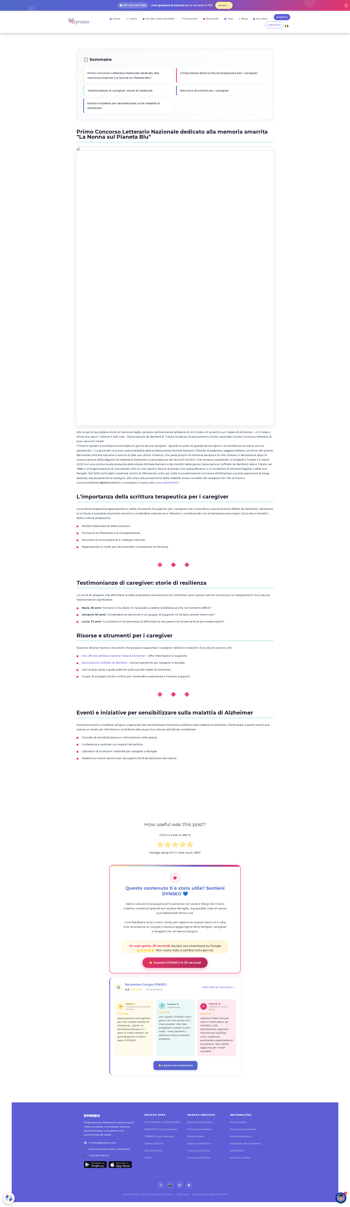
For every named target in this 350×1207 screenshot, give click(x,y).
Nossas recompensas (243, 1129)
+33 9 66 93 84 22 (99, 1155)
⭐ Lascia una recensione (175, 1065)
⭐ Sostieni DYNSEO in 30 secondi (175, 962)
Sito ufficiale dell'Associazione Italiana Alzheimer (113, 655)
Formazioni (190, 18)
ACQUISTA (282, 17)
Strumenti (212, 18)
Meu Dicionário (153, 1150)
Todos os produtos (198, 1150)
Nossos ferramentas (199, 1129)
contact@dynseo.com (102, 1142)
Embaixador (237, 1150)
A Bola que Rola (154, 1143)
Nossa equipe (238, 1122)
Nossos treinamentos (200, 1122)
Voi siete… (262, 18)
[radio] (160, 845)
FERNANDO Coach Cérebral (161, 1129)
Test (230, 18)
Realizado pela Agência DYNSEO (210, 1194)
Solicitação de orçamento (245, 1143)
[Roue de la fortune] (9, 1198)
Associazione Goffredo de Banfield (104, 662)
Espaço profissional (199, 1143)
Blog (245, 18)
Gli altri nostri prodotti (160, 18)
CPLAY (148, 1157)
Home (116, 18)
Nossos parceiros (240, 1136)
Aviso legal (183, 1194)
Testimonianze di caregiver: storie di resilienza (119, 90)
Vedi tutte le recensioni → (219, 987)
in (179, 1185)
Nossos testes (195, 1136)
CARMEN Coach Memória (159, 1136)
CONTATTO (274, 25)
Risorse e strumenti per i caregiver (204, 90)
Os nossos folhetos (198, 1157)
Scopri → (224, 5)
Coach (133, 18)
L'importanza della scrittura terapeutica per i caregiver (219, 73)
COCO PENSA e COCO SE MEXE (162, 1122)
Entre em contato (240, 1157)
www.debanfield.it (167, 482)
